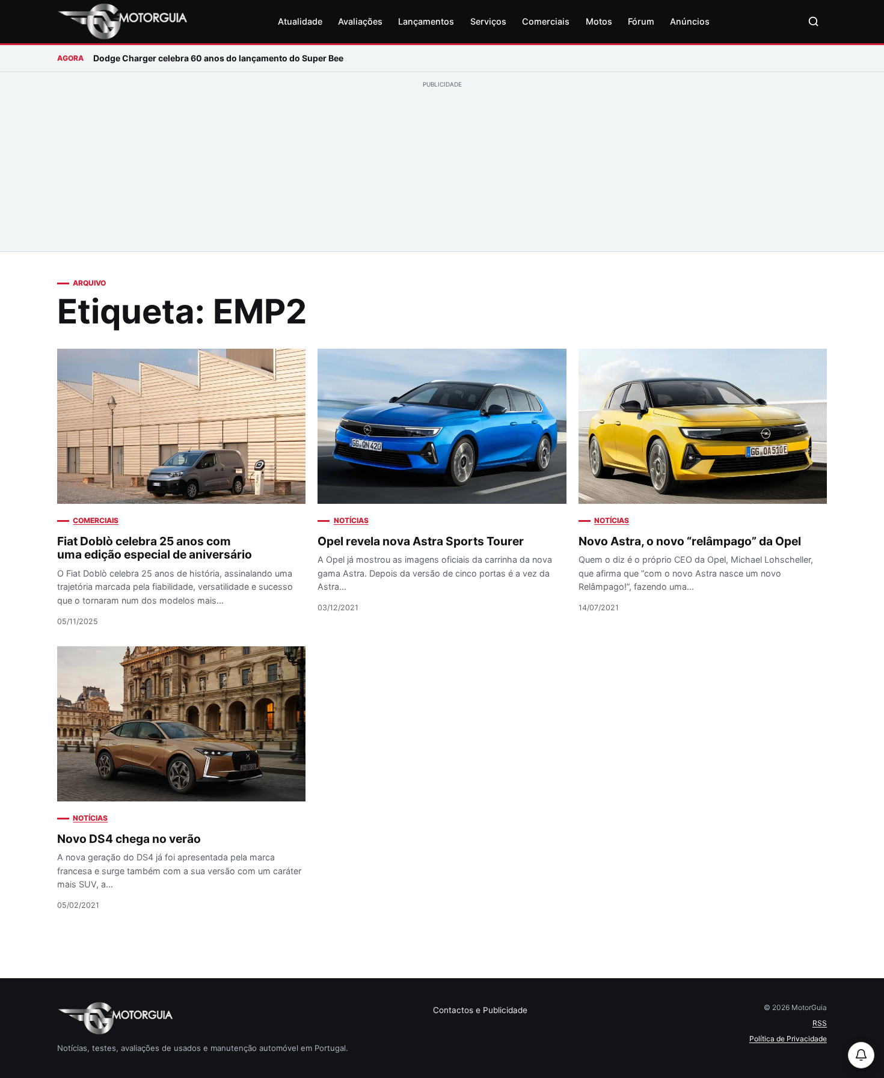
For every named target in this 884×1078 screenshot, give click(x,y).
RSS (819, 1022)
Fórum (641, 21)
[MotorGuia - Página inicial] (122, 22)
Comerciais (545, 21)
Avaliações (360, 21)
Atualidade (300, 21)
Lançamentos (426, 21)
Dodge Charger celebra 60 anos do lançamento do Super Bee (218, 58)
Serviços (488, 21)
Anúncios (690, 21)
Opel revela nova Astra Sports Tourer (421, 541)
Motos (599, 21)
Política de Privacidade (788, 1038)
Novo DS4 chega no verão (129, 838)
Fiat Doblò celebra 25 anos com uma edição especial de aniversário (154, 548)
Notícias (351, 520)
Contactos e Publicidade (480, 1010)
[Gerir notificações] (861, 1055)
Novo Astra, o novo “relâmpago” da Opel (690, 541)
